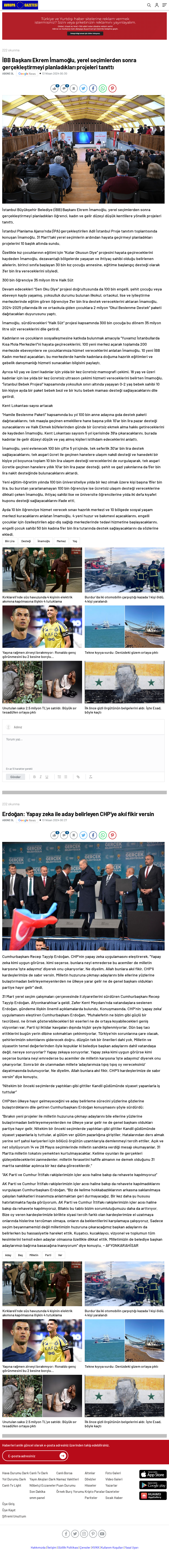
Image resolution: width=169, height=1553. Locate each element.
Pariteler (91, 1498)
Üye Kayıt (9, 1510)
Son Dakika (37, 1491)
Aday (8, 1255)
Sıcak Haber (114, 1498)
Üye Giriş (8, 1504)
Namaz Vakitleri (67, 1479)
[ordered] (59, 776)
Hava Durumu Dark (15, 1473)
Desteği (26, 541)
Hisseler (90, 1485)
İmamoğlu (44, 541)
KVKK (95, 1547)
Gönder (15, 777)
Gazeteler (112, 1491)
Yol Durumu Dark (14, 1479)
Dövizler (90, 1479)
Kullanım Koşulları (112, 1547)
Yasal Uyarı (131, 1547)
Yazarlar (111, 1485)
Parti (48, 1255)
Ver (60, 1255)
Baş (20, 1255)
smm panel (37, 1498)
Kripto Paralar (95, 1491)
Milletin (33, 1255)
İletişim (51, 1547)
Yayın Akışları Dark (42, 1479)
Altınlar (90, 1473)
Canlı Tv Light (11, 1485)
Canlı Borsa (64, 1473)
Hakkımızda (38, 1547)
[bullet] (65, 776)
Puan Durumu (65, 1485)
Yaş (75, 541)
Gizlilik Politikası (68, 1547)
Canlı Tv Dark (38, 1473)
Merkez (61, 541)
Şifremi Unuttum (14, 1516)
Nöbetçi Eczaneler (42, 1485)
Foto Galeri (113, 1473)
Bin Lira (10, 541)
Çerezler (85, 1547)
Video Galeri (113, 1479)
